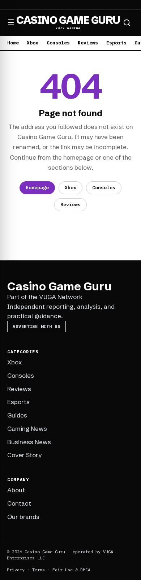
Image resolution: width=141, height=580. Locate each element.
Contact (19, 503)
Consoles (58, 43)
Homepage (37, 188)
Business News (29, 442)
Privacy (16, 569)
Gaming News (27, 428)
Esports (116, 43)
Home (13, 43)
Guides (17, 415)
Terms (38, 569)
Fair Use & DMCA (71, 569)
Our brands (23, 516)
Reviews (88, 43)
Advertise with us (36, 326)
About (16, 490)
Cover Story (24, 455)
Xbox (32, 43)
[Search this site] (127, 23)
